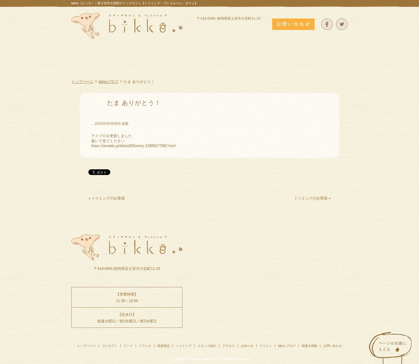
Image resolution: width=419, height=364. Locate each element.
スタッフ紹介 (207, 345)
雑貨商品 (163, 345)
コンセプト (109, 345)
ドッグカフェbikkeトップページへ (126, 26)
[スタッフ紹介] (299, 64)
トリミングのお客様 (108, 198)
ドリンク (145, 345)
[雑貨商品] (222, 64)
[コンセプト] (124, 64)
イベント (265, 345)
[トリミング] (258, 64)
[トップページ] (88, 64)
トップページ (82, 82)
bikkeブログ (109, 82)
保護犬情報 (309, 345)
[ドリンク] (189, 64)
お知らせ (247, 345)
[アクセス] (334, 64)
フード (128, 345)
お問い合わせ (332, 345)
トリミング (184, 345)
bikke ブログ (287, 345)
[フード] (158, 64)
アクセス (228, 345)
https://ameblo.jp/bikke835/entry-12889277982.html (133, 146)
